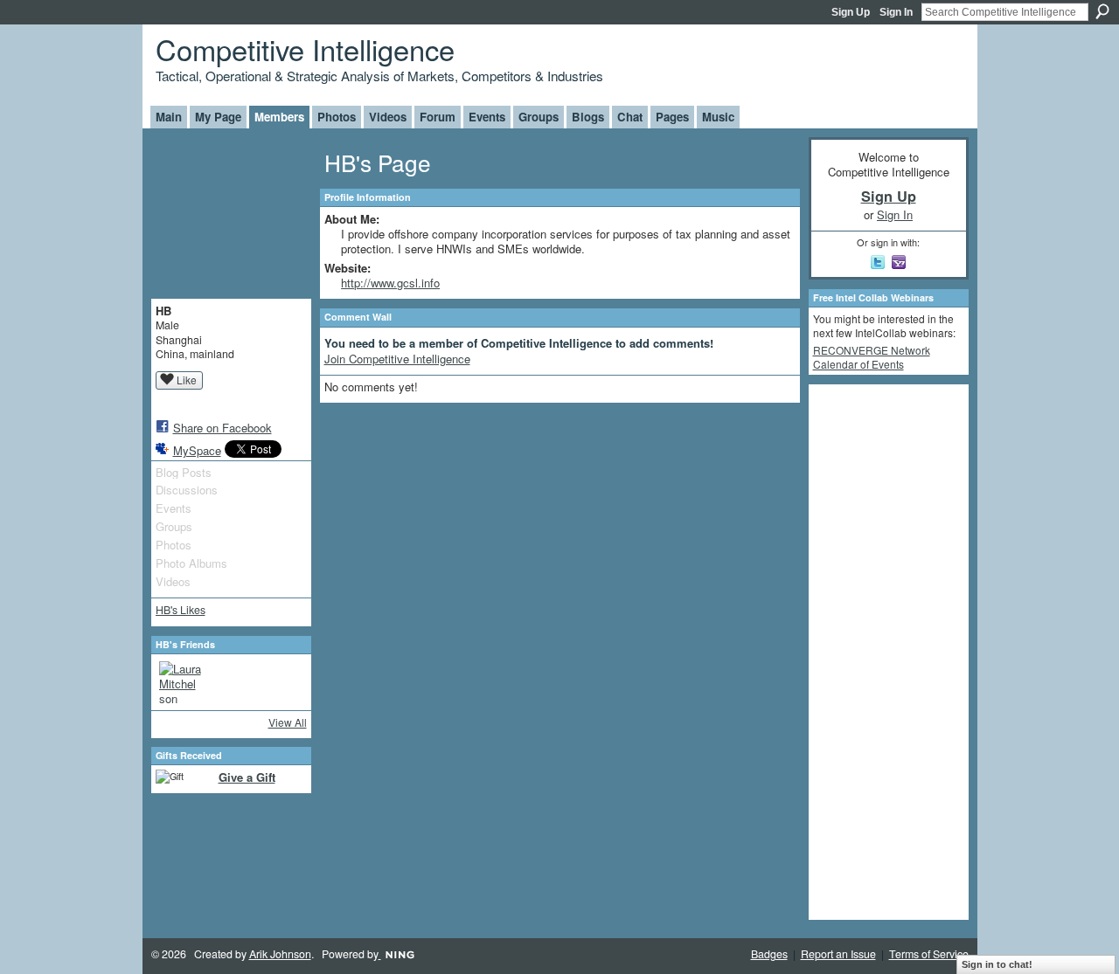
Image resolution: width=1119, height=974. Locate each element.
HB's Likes (180, 610)
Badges (769, 954)
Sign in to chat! (997, 964)
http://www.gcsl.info (390, 282)
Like (187, 379)
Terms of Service (929, 954)
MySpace (197, 450)
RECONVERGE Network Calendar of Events (871, 356)
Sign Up (850, 12)
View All (287, 722)
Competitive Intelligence (305, 48)
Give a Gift (247, 777)
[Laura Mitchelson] (180, 682)
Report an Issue (838, 954)
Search (1102, 11)
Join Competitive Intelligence (397, 358)
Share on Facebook (222, 427)
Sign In (896, 12)
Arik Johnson (280, 954)
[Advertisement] (883, 651)
